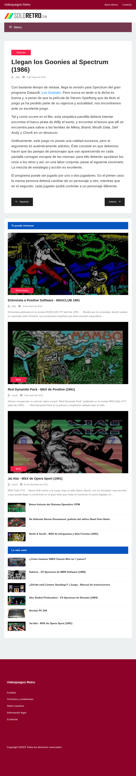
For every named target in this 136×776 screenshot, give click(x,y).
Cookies (11, 692)
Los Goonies (51, 92)
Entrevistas (22, 290)
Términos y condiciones (20, 699)
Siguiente (24, 202)
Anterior (113, 202)
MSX (18, 379)
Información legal (16, 712)
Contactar (12, 719)
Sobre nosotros (15, 705)
